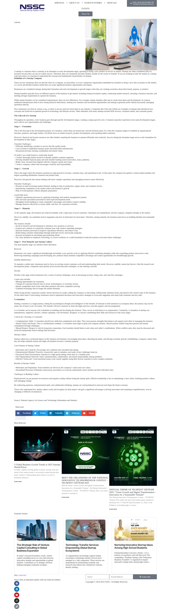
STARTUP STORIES (93, 3)
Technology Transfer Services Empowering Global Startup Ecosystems (82, 548)
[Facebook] (16, 583)
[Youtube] (16, 595)
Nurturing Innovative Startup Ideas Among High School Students (133, 546)
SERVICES (59, 3)
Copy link (21, 418)
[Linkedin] (16, 589)
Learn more (18, 481)
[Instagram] (16, 600)
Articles (17, 22)
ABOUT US (74, 3)
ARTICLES (112, 3)
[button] (24, 413)
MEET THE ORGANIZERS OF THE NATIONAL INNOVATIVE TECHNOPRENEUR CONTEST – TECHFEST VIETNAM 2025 (85, 480)
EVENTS (86, 8)
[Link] (16, 606)
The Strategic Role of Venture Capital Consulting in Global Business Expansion (33, 548)
